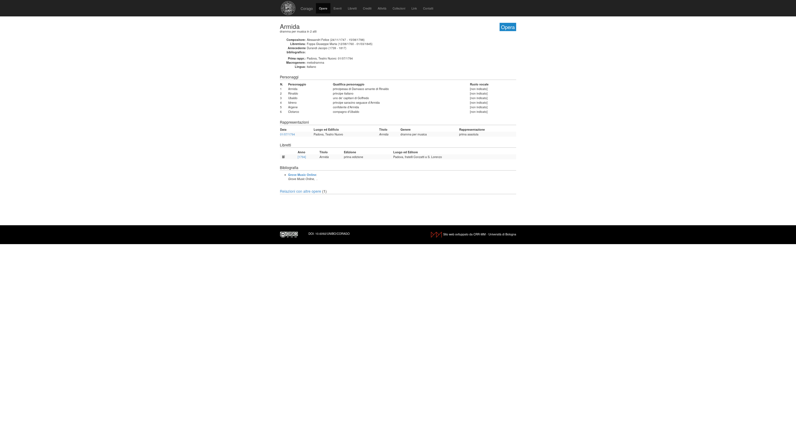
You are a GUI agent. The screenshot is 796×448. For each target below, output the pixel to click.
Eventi (338, 8)
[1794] (302, 157)
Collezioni (399, 8)
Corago (307, 8)
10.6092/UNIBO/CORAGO (332, 233)
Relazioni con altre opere (300, 191)
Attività (382, 8)
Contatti (428, 8)
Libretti (352, 8)
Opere (323, 8)
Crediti (367, 8)
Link (414, 8)
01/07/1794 (287, 134)
